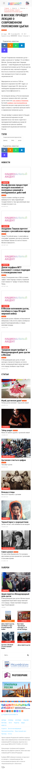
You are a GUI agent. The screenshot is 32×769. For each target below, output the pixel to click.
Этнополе (6, 427)
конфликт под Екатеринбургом (17, 103)
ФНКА (12, 140)
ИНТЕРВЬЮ (18, 720)
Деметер (5, 140)
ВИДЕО (23, 723)
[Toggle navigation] (4, 3)
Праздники (8, 621)
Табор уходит (7, 430)
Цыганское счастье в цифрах (13, 460)
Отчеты (10, 734)
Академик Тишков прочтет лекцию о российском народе (15, 229)
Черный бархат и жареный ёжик (14, 522)
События (5, 182)
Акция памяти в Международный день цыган (15, 595)
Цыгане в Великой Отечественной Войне (7, 646)
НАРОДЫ (3, 720)
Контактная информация (14, 728)
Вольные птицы (8, 492)
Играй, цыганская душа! (11, 401)
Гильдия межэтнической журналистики (12, 137)
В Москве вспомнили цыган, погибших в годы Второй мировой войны (15, 311)
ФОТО (10, 723)
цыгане (19, 140)
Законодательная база (7, 731)
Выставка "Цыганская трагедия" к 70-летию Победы (22, 626)
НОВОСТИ (3, 725)
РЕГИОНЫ (10, 720)
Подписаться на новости (10, 714)
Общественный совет (20, 731)
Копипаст (6, 488)
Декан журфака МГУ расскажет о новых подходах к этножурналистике (15, 270)
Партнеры (4, 734)
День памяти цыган (24, 645)
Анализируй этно (8, 456)
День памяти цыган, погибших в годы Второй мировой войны (7, 626)
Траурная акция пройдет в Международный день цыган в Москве (15, 352)
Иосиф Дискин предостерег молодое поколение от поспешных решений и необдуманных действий (14, 189)
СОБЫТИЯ (25, 720)
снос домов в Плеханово (20, 100)
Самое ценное (7, 552)
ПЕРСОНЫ (3, 723)
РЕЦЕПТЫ (16, 723)
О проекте (4, 728)
